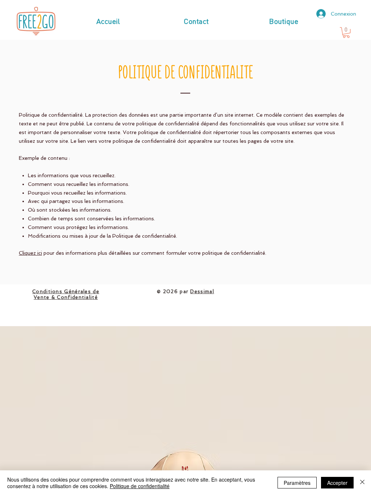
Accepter (337, 482)
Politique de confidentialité (140, 486)
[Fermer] (362, 482)
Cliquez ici (30, 253)
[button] (346, 32)
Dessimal (202, 291)
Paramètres (297, 482)
